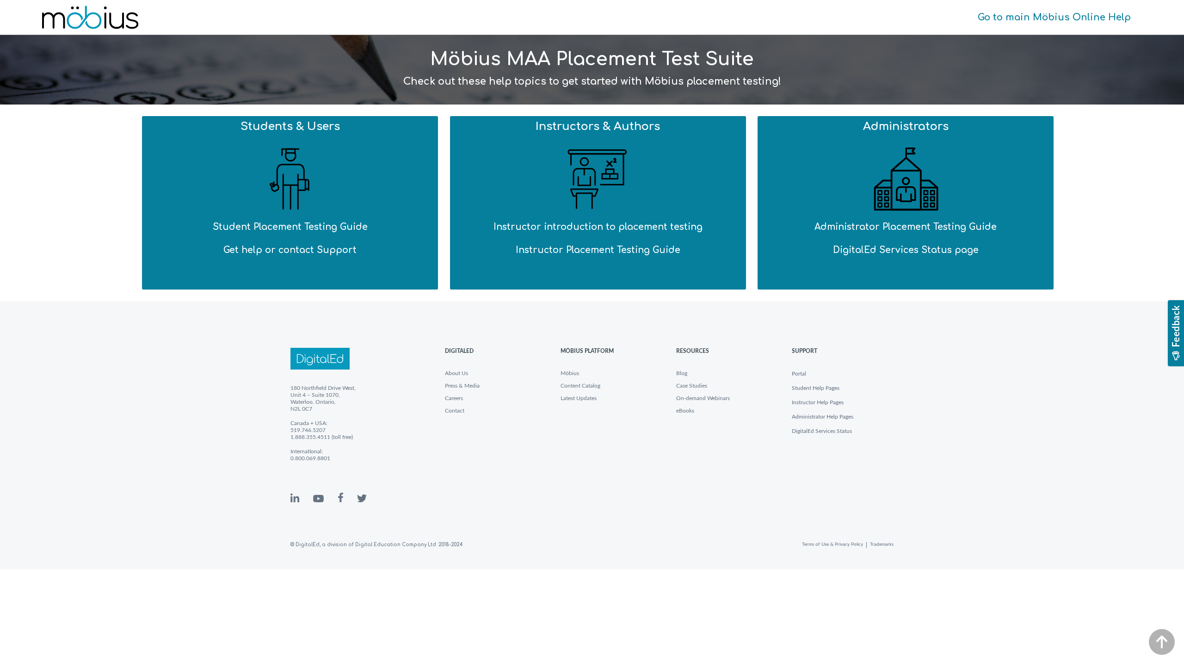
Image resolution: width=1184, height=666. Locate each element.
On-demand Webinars (703, 398)
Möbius (570, 373)
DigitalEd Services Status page (906, 250)
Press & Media (462, 385)
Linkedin (294, 497)
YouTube (318, 498)
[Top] (1162, 642)
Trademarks (882, 544)
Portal (799, 373)
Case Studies (691, 385)
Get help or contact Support (290, 250)
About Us (456, 373)
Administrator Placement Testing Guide (905, 227)
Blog (681, 373)
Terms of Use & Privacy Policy (832, 544)
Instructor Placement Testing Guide (598, 250)
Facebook (340, 497)
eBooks (685, 410)
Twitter (362, 498)
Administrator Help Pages (822, 416)
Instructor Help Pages (818, 402)
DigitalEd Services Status (822, 431)
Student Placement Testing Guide (290, 227)
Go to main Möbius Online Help (1054, 17)
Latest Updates (579, 398)
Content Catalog (580, 385)
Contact (454, 410)
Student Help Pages (815, 388)
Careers (454, 398)
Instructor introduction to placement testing (598, 227)
